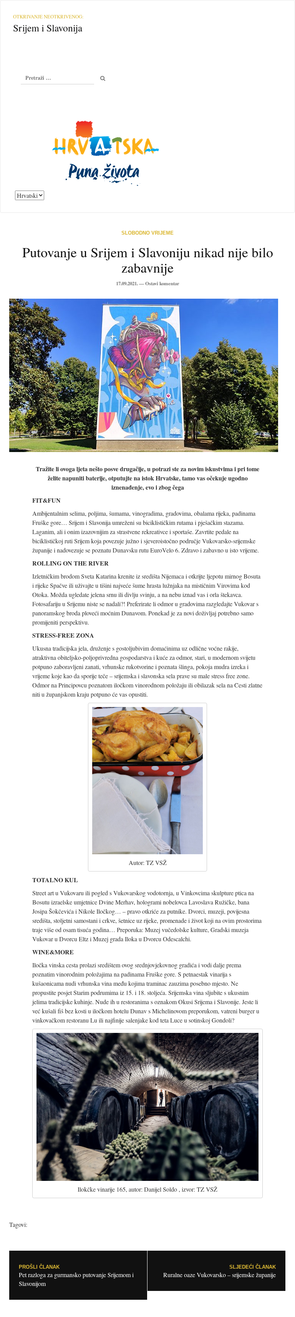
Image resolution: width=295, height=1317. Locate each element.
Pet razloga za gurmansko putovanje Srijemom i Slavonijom (76, 1276)
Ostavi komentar (162, 283)
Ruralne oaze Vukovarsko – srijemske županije (219, 1271)
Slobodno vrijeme (147, 233)
